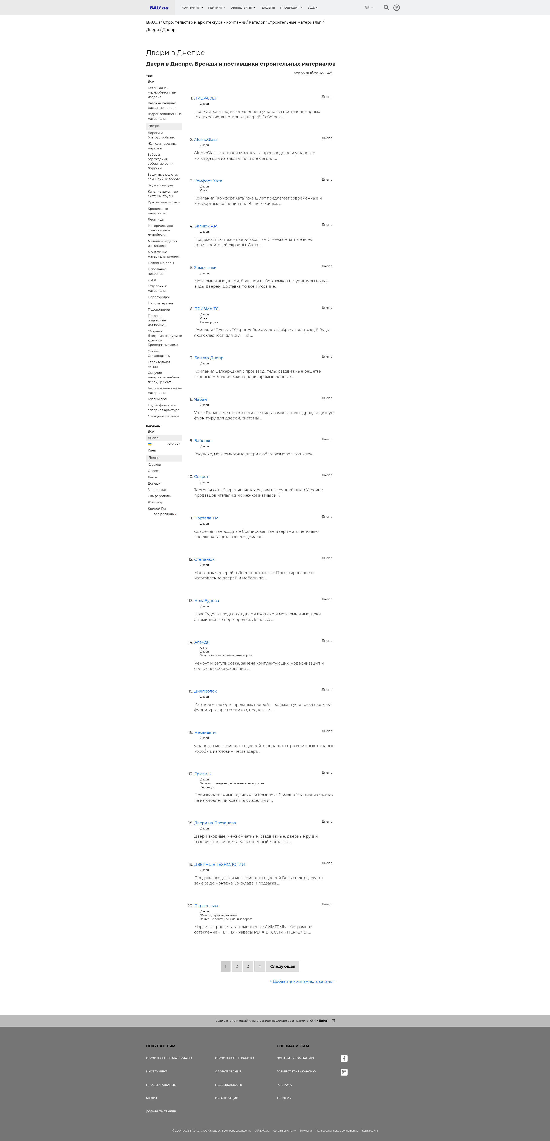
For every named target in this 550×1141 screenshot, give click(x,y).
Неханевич (205, 732)
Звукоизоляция (160, 185)
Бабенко (202, 440)
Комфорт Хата (208, 181)
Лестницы (156, 219)
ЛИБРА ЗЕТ (205, 98)
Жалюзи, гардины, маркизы (162, 146)
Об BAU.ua (262, 1130)
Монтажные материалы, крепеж (164, 254)
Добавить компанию (295, 1058)
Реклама (284, 1084)
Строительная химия (159, 364)
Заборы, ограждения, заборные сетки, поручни (161, 161)
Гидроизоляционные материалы (165, 116)
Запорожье (157, 490)
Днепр (169, 29)
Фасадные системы (163, 416)
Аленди (201, 642)
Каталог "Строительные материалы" (285, 22)
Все (151, 81)
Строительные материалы (169, 1058)
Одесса (153, 471)
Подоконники (159, 310)
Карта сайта (370, 1130)
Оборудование (228, 1071)
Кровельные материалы (158, 211)
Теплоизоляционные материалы (165, 390)
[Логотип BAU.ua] (162, 7)
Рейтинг (215, 7)
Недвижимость (228, 1084)
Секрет (201, 476)
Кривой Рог (157, 509)
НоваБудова (206, 600)
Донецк (154, 483)
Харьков (154, 465)
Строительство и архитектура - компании (204, 22)
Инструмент (156, 1071)
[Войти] (396, 8)
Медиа (151, 1098)
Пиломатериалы (161, 303)
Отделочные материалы (158, 288)
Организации (226, 1098)
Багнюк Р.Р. (205, 226)
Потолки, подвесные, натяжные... (157, 320)
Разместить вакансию (296, 1071)
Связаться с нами (284, 1130)
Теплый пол (157, 399)
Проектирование (161, 1084)
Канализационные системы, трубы (163, 194)
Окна (152, 280)
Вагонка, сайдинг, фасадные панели (162, 105)
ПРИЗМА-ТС (206, 309)
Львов (153, 477)
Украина (173, 444)
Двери (152, 29)
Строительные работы (234, 1058)
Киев (152, 450)
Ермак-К (202, 774)
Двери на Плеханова (215, 823)
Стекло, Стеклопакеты (159, 353)
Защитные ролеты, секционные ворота (164, 177)
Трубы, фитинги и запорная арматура (163, 407)
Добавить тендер (161, 1111)
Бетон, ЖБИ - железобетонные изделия (162, 92)
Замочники (205, 267)
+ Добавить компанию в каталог (302, 981)
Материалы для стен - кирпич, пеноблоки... (160, 230)
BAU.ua (153, 22)
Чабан (200, 399)
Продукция (290, 7)
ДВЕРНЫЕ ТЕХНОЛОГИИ (219, 864)
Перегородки (159, 297)
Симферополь (159, 496)
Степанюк (204, 559)
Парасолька (206, 905)
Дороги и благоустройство (161, 135)
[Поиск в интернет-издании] (387, 8)
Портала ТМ (206, 518)
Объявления (241, 7)
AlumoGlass (205, 139)
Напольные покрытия (157, 271)
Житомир (155, 502)
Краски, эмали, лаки (164, 202)
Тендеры (267, 7)
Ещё (311, 7)
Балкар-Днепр (208, 358)
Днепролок (205, 691)
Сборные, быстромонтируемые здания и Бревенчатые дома (165, 338)
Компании (191, 7)
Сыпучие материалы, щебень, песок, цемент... (164, 377)
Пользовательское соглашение (337, 1130)
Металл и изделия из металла (162, 243)
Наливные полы (161, 263)
